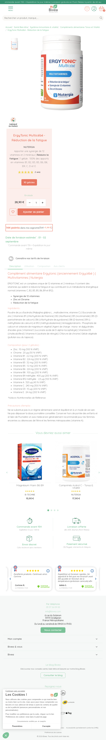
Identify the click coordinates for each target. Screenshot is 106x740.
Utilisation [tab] (29, 266)
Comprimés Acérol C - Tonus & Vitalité (76, 486)
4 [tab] (58, 510)
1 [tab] (48, 510)
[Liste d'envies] (87, 8)
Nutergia (29, 147)
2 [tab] (51, 510)
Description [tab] (15, 266)
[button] (29, 227)
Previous (8, 472)
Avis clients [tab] (59, 266)
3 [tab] (54, 510)
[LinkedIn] (63, 693)
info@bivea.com (53, 611)
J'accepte (46, 726)
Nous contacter (53, 630)
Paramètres (17, 726)
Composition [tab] (43, 266)
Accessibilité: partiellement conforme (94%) (82, 728)
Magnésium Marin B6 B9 (30, 485)
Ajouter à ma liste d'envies (13, 212)
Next (98, 472)
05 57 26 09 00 (53, 607)
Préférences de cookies (53, 732)
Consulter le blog (53, 675)
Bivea (53, 7)
